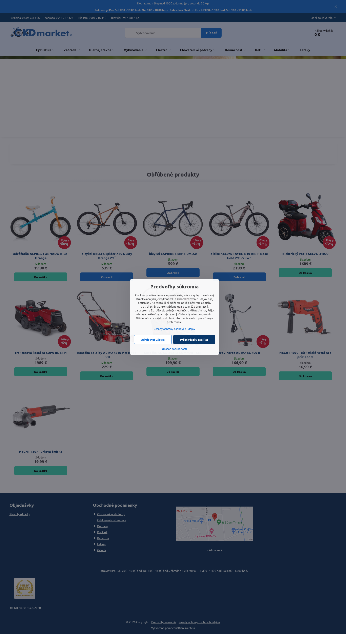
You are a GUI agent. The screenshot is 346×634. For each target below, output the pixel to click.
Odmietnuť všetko (153, 339)
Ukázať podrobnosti (174, 348)
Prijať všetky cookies (194, 339)
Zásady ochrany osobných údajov (174, 328)
